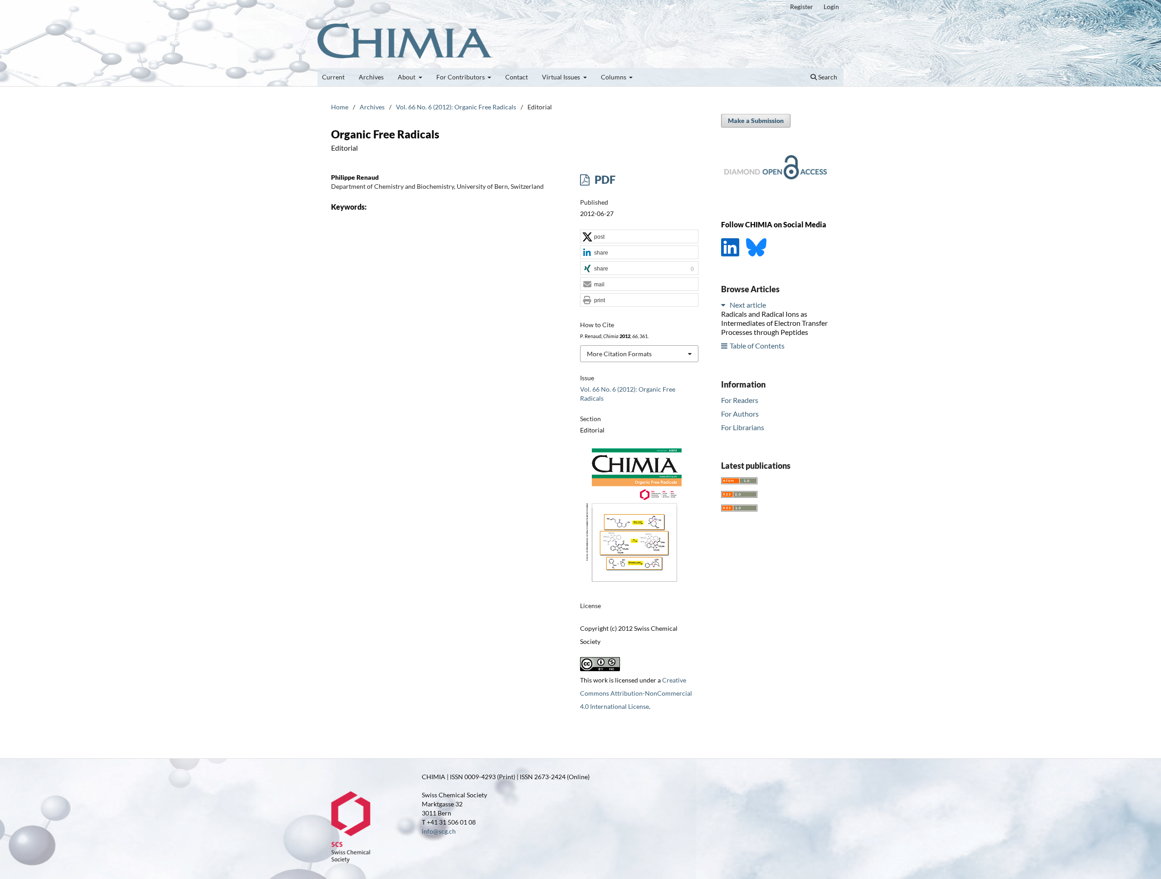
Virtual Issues (561, 77)
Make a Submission (756, 120)
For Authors (740, 413)
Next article (748, 304)
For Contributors (461, 77)
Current (333, 77)
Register (801, 6)
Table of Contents (757, 345)
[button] (639, 237)
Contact (516, 77)
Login (831, 6)
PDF (603, 179)
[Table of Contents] (724, 345)
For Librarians (742, 426)
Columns (614, 77)
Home (339, 107)
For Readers (739, 400)
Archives (371, 77)
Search (827, 77)
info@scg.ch (439, 831)
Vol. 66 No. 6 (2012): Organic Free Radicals (456, 107)
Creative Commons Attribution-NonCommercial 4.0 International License (636, 693)
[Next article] (724, 304)
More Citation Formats (619, 354)
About (407, 77)
